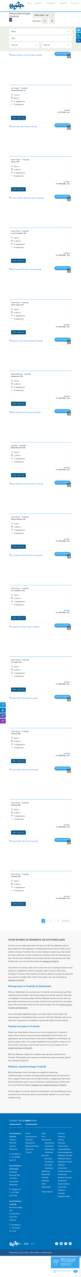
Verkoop (61, 1133)
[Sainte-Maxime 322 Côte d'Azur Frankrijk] (40, 484)
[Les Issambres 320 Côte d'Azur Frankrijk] (40, 555)
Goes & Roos (24, 1252)
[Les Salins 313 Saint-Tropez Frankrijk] (40, 627)
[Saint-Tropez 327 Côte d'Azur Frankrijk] (40, 269)
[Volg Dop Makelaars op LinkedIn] (61, 1243)
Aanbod (38, 3)
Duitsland (45, 1181)
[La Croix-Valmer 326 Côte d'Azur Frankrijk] (40, 198)
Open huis (29, 1149)
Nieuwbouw (46, 1140)
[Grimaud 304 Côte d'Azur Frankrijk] (40, 769)
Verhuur (61, 1140)
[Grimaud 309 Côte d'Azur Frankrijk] (40, 698)
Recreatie (45, 1155)
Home (29, 3)
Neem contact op (18, 118)
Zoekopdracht (31, 1136)
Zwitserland (46, 1187)
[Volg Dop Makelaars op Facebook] (65, 1243)
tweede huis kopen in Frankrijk (20, 1048)
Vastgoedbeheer (64, 1149)
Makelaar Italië (63, 1196)
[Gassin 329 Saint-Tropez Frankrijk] (40, 126)
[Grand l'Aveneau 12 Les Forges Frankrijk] (40, 55)
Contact (28, 1152)
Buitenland (46, 1174)
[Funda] (26, 1243)
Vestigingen (50, 3)
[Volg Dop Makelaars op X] (56, 1243)
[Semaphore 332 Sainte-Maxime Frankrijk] (40, 341)
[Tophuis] (33, 1243)
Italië (44, 1184)
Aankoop (61, 1136)
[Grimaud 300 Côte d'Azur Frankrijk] (40, 841)
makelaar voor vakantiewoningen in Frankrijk (48, 1085)
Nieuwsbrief (30, 1143)
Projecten (29, 1140)
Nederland (46, 1171)
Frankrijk (45, 1177)
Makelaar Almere (64, 1159)
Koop (44, 1133)
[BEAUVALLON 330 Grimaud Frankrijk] (40, 412)
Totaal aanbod (47, 1192)
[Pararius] (18, 1243)
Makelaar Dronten (65, 1162)
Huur (44, 1136)
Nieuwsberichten (32, 1146)
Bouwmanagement (65, 1152)
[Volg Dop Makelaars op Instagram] (70, 1243)
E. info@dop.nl (15, 1154)
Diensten (63, 3)
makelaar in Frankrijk (50, 961)
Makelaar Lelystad (65, 1155)
